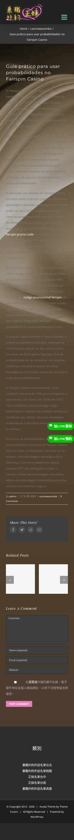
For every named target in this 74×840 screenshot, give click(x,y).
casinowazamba (48, 496)
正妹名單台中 (37, 777)
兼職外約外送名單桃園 (37, 771)
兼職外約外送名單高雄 (37, 788)
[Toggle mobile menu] (64, 17)
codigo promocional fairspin (42, 297)
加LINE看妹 (63, 426)
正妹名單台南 (37, 783)
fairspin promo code (20, 234)
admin (12, 496)
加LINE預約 (63, 439)
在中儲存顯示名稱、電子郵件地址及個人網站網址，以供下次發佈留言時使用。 (37, 688)
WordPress (37, 817)
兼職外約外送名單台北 (37, 765)
